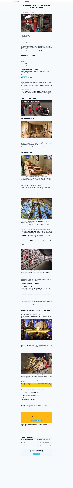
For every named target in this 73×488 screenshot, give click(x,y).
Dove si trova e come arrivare (25, 42)
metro (22, 408)
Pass (37, 1)
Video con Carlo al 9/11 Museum (25, 36)
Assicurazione (51, 1)
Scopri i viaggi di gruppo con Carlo (36, 420)
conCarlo (27, 1)
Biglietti (40, 1)
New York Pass (24, 76)
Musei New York (25, 11)
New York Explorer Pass (25, 77)
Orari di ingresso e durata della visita (26, 41)
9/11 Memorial (34, 179)
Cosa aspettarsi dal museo (25, 37)
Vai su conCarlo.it (36, 453)
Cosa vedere (30, 1)
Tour (34, 1)
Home (21, 11)
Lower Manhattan (45, 289)
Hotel (43, 1)
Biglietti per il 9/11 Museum (25, 35)
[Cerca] (59, 1)
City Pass (23, 74)
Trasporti (46, 1)
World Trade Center (34, 405)
